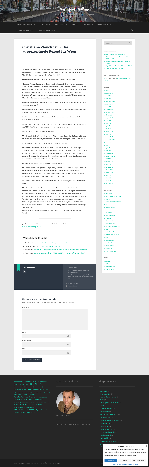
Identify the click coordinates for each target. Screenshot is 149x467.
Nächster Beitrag (72, 286)
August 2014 (109, 118)
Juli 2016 (108, 96)
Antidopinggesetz (18, 381)
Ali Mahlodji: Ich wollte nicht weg (115, 54)
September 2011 (110, 156)
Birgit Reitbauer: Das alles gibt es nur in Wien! (118, 66)
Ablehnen (124, 460)
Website (24, 349)
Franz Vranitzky (30, 387)
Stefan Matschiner (27, 402)
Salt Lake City (18, 399)
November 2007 (110, 183)
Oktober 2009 (109, 161)
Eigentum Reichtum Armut (113, 202)
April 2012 (108, 148)
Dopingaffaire (18, 387)
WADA (16, 404)
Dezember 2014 (109, 112)
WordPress (56, 463)
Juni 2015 (108, 107)
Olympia (26, 394)
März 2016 (108, 98)
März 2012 (108, 150)
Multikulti (42, 392)
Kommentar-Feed (110, 266)
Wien (41, 404)
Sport (107, 237)
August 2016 (109, 93)
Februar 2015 (109, 109)
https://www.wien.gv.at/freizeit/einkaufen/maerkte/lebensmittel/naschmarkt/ (60, 250)
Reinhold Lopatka (42, 397)
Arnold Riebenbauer (29, 381)
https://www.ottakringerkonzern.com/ (54, 243)
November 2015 (110, 101)
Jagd (16, 392)
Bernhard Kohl (43, 381)
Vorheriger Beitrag (73, 283)
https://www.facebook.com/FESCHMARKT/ (49, 253)
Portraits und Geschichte (75, 270)
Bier (69, 275)
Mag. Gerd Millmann (74, 9)
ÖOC (20, 412)
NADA (48, 392)
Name (24, 332)
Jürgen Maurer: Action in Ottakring (115, 68)
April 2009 (108, 164)
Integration (108, 213)
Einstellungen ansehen (139, 460)
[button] (145, 446)
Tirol (34, 402)
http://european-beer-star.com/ (49, 246)
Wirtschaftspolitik (73, 272)
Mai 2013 (108, 134)
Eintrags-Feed (109, 264)
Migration (35, 392)
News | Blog (44, 24)
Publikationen (60, 24)
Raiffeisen (34, 397)
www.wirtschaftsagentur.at (31, 227)
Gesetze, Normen (110, 207)
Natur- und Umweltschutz (112, 226)
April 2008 (108, 175)
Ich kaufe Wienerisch (34, 389)
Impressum (135, 464)
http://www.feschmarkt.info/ (75, 253)
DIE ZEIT (37, 384)
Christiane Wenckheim (77, 275)
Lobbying (108, 218)
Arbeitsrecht (109, 193)
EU (106, 204)
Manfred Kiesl (28, 392)
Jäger (21, 392)
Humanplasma (18, 389)
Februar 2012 (109, 153)
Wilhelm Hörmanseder (29, 407)
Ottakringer (78, 276)
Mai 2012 (108, 145)
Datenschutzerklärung (127, 464)
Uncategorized (109, 243)
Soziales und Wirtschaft (112, 234)
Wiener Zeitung (18, 407)
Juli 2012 (108, 142)
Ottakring (32, 394)
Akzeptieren (110, 460)
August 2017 (109, 90)
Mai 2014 (108, 123)
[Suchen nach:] (118, 43)
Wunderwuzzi (43, 410)
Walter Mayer (23, 404)
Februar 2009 (109, 167)
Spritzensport (18, 402)
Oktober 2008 (109, 170)
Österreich (26, 412)
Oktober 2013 (109, 128)
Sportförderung (109, 240)
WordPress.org (109, 269)
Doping (107, 199)
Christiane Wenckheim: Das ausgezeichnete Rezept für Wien (49, 49)
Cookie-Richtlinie (117, 464)
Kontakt (75, 24)
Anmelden (108, 261)
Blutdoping (17, 384)
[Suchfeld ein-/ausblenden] (132, 30)
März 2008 (108, 178)
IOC (47, 389)
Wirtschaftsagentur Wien (26, 410)
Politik (107, 229)
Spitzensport (28, 399)
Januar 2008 (108, 181)
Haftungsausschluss (47, 30)
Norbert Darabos (18, 394)
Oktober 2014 (109, 115)
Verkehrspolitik (109, 245)
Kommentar (26, 307)
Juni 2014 (108, 120)
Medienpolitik (109, 221)
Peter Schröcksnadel (22, 397)
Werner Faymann (32, 404)
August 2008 (109, 172)
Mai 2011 (108, 159)
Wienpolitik (86, 270)
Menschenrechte (110, 224)
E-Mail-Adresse (27, 340)
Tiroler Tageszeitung (43, 402)
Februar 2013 (109, 137)
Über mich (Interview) (24, 24)
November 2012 (110, 139)
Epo (24, 387)
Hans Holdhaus (39, 387)
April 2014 (108, 126)
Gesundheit (108, 210)
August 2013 (109, 131)
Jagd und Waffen (110, 215)
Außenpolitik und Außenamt (113, 196)
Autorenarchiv (24, 271)
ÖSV (33, 412)
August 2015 (109, 104)
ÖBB (16, 412)
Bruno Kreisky (25, 384)
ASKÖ (37, 381)
